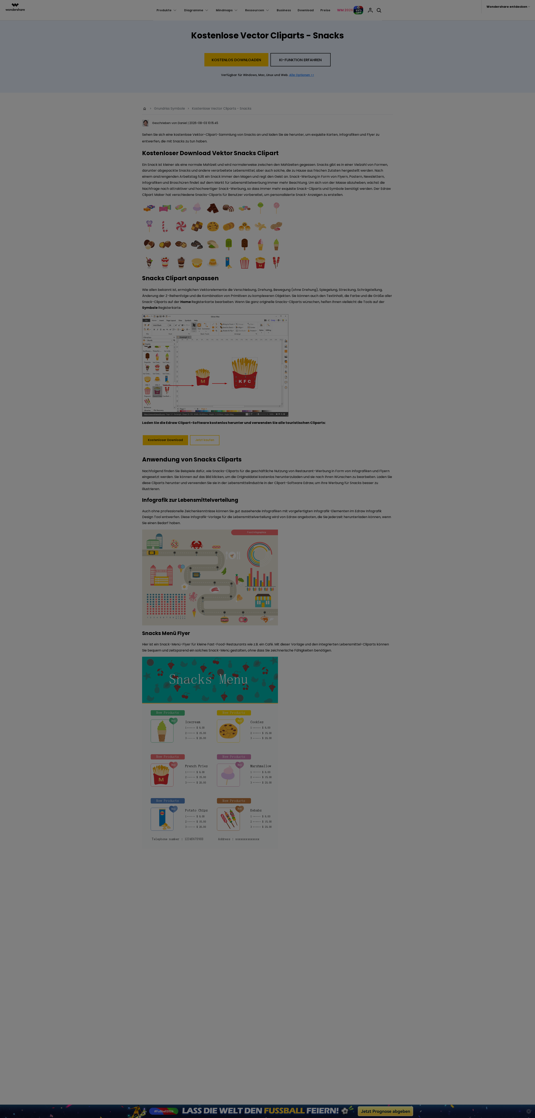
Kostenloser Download (267, 599)
